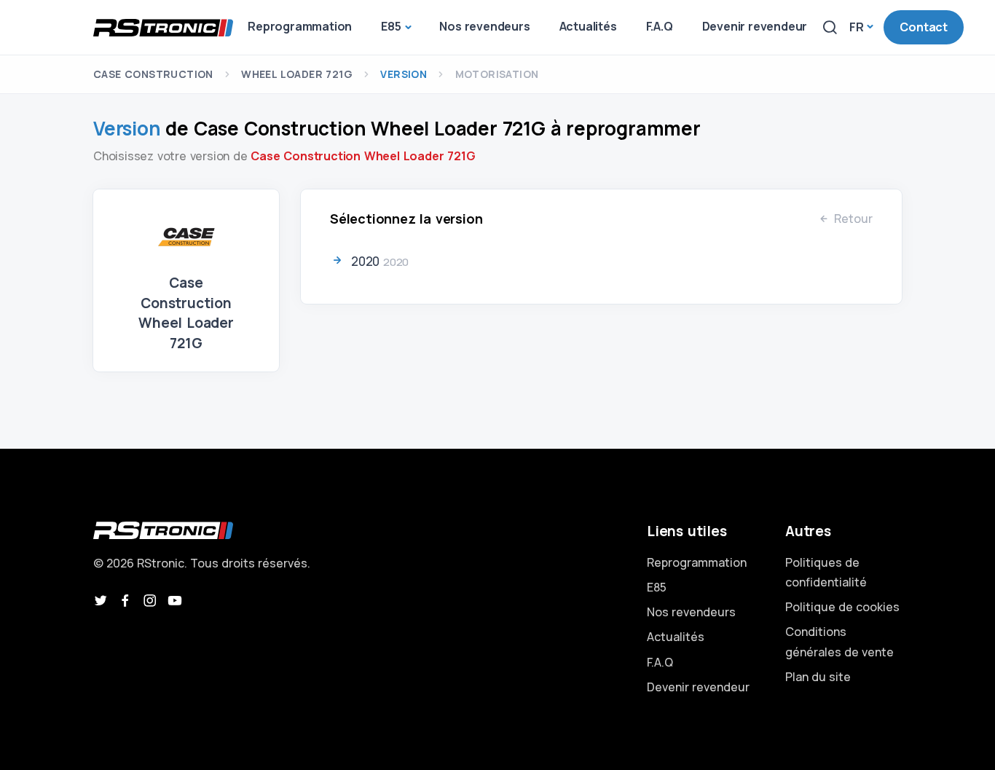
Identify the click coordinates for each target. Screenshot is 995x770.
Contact (924, 27)
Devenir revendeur (698, 687)
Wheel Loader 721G (297, 74)
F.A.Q (660, 662)
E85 (656, 587)
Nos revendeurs (691, 612)
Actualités (675, 637)
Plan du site (818, 677)
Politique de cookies (842, 607)
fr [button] (856, 27)
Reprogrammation (697, 562)
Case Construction (153, 74)
